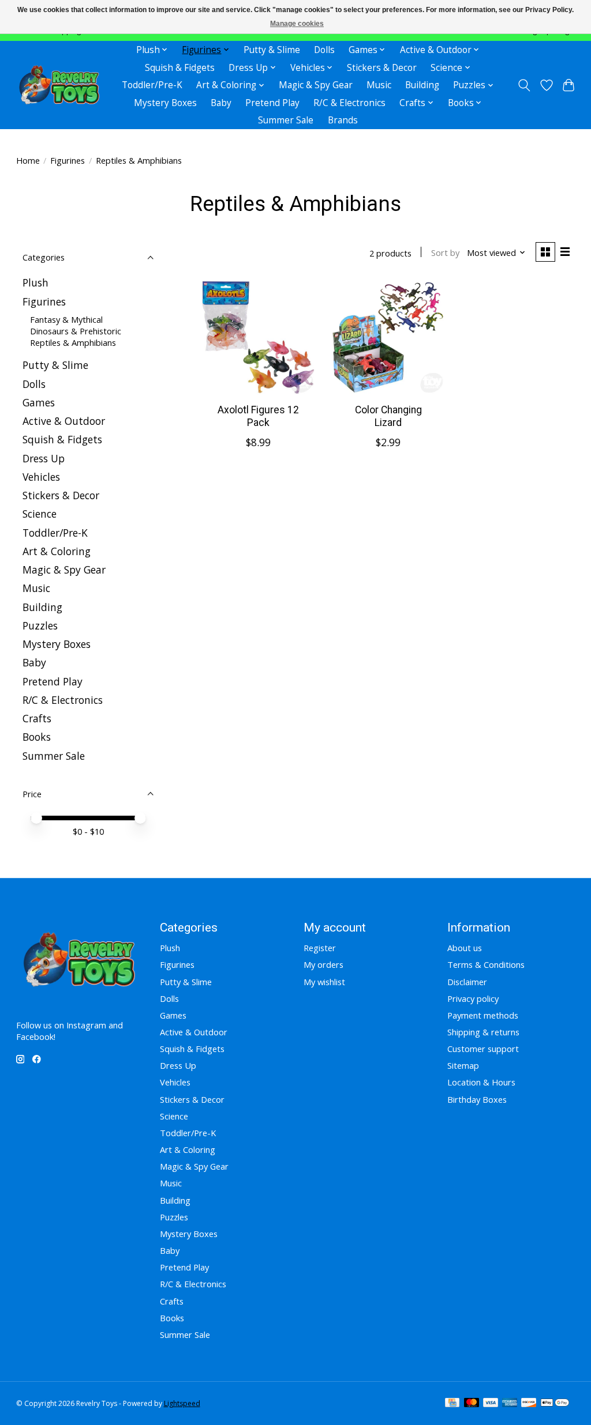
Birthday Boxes (477, 1099)
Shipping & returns (483, 1032)
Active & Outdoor (64, 421)
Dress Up (44, 458)
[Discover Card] (528, 1403)
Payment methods (482, 1015)
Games (39, 402)
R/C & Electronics (349, 103)
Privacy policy (473, 998)
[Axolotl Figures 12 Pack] (258, 337)
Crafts (37, 718)
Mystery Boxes (165, 103)
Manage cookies (297, 24)
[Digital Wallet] (555, 1403)
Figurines (67, 160)
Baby (221, 103)
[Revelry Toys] (60, 85)
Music (378, 85)
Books (37, 737)
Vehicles (41, 477)
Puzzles (40, 625)
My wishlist (324, 981)
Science (40, 514)
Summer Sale (285, 120)
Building (422, 85)
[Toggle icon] (523, 85)
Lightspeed (182, 1403)
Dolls (324, 50)
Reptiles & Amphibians (73, 342)
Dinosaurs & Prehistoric (75, 331)
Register (320, 947)
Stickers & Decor (382, 68)
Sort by (445, 252)
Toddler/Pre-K (152, 85)
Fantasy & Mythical (66, 319)
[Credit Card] (452, 1403)
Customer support (483, 1048)
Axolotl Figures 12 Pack (258, 416)
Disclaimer (467, 981)
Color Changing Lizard (388, 416)
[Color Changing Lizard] (388, 337)
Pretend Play (272, 103)
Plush (35, 282)
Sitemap (463, 1065)
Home (28, 160)
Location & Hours (481, 1082)
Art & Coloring (57, 551)
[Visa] (490, 1403)
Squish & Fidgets (180, 68)
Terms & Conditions (486, 964)
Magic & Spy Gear (316, 85)
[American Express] (509, 1403)
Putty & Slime (272, 50)
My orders (323, 964)
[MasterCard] (471, 1403)
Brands (343, 120)
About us (464, 947)
